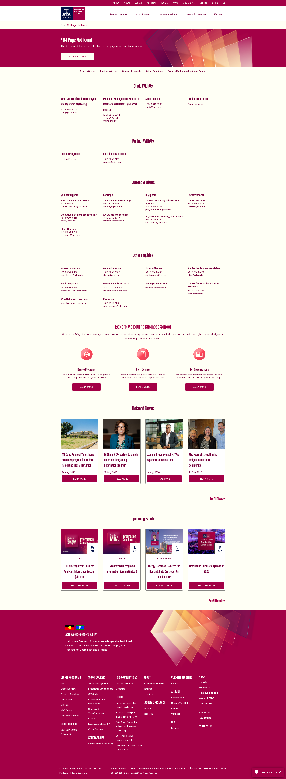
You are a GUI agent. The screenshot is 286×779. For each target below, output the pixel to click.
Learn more (86, 387)
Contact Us (205, 703)
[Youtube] (211, 726)
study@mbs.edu (69, 112)
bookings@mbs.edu (112, 206)
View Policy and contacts (73, 303)
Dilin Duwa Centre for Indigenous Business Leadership (126, 726)
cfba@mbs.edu (195, 275)
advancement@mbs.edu (115, 306)
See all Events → (217, 600)
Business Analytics (70, 694)
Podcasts (151, 2)
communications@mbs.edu (74, 290)
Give (175, 2)
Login (215, 2)
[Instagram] (207, 726)
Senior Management (98, 683)
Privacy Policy (76, 768)
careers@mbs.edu (112, 162)
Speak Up (204, 712)
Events (138, 2)
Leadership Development (100, 688)
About (116, 2)
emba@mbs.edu (68, 220)
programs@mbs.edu (70, 235)
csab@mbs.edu (195, 293)
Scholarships (69, 724)
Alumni (164, 2)
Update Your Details (181, 703)
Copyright (63, 768)
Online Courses (95, 729)
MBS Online (189, 2)
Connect (175, 713)
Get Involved (177, 697)
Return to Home (77, 56)
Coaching (120, 688)
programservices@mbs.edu (158, 209)
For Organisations (168, 14)
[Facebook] (203, 726)
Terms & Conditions (92, 768)
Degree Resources (70, 715)
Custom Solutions (124, 683)
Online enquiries (111, 120)
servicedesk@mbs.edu (114, 220)
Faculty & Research (196, 14)
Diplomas (65, 705)
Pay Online (205, 717)
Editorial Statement (78, 773)
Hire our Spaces (208, 692)
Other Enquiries (154, 71)
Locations (148, 694)
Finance (92, 718)
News (127, 2)
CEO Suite (93, 694)
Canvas (203, 2)
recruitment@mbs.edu (156, 287)
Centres (218, 14)
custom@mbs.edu (69, 159)
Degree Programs (118, 14)
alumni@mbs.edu (111, 275)
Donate (175, 728)
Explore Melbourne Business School (187, 71)
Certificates (66, 699)
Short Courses (143, 14)
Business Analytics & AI (99, 724)
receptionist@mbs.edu (72, 275)
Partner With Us (108, 71)
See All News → (217, 498)
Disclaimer (64, 773)
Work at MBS (206, 698)
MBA (63, 683)
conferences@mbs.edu (156, 275)
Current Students (131, 71)
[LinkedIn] (200, 726)
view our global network (115, 290)
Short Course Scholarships (101, 743)
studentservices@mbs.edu (74, 206)
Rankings (148, 688)
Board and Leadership (154, 683)
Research (148, 713)
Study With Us (87, 71)
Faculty (147, 708)
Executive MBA (68, 688)
